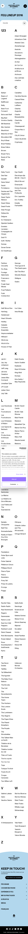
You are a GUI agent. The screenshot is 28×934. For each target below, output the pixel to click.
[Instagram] (10, 929)
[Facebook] (7, 929)
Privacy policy (21, 932)
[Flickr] (21, 929)
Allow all (14, 479)
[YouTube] (15, 929)
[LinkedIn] (18, 929)
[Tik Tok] (12, 929)
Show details (19, 474)
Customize (13, 484)
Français (5, 909)
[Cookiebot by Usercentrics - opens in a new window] (19, 448)
